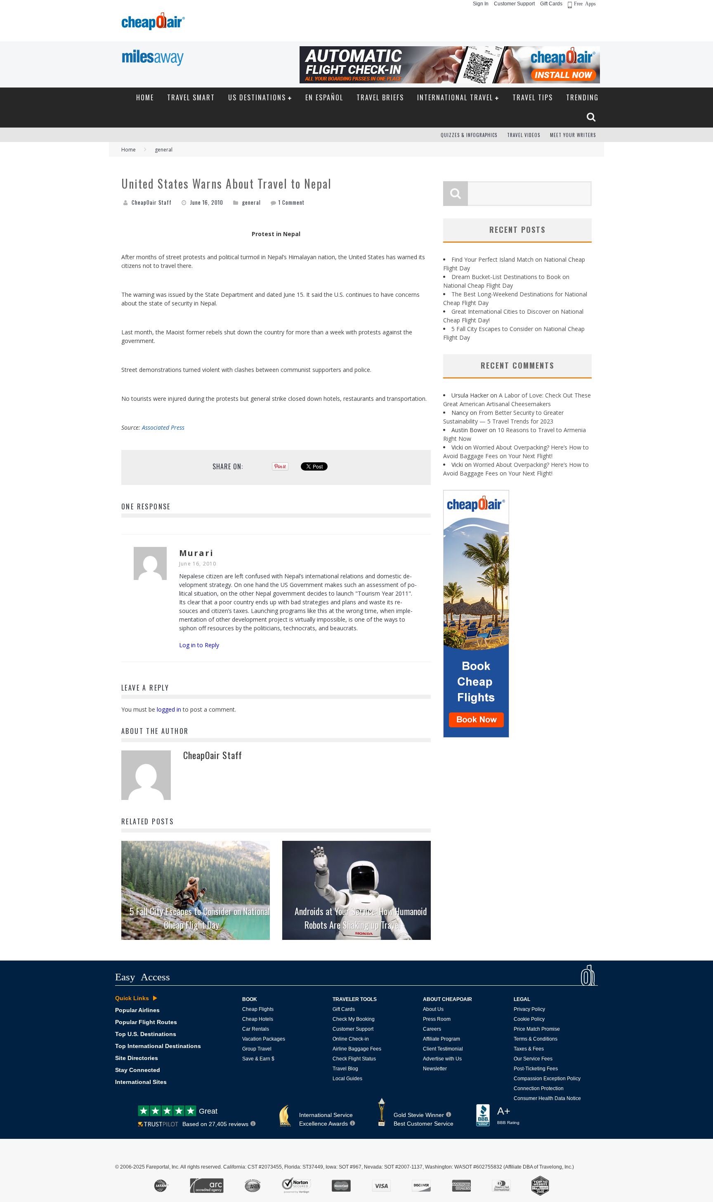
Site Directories (136, 1058)
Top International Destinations (158, 1046)
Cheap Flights (258, 1009)
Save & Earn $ (258, 1059)
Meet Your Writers (573, 135)
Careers (432, 1029)
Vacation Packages (263, 1039)
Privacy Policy (529, 1009)
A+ (508, 1115)
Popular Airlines (137, 1010)
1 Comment (292, 202)
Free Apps (585, 3)
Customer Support (514, 4)
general (251, 202)
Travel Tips (532, 97)
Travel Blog (345, 1069)
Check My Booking (354, 1019)
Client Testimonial (443, 1049)
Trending (582, 97)
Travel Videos (523, 135)
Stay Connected (137, 1070)
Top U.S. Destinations (145, 1034)
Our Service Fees (533, 1059)
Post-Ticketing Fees (536, 1069)
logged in (169, 709)
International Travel (455, 97)
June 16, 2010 (198, 563)
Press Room (437, 1019)
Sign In (481, 4)
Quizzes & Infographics (469, 135)
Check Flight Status (354, 1059)
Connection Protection (539, 1088)
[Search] (592, 116)
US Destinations (257, 97)
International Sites (141, 1082)
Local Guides (347, 1078)
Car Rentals (255, 1029)
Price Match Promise (537, 1029)
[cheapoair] (152, 23)
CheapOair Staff (152, 202)
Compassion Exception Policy (547, 1078)
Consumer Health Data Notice (547, 1098)
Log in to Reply (199, 645)
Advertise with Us (442, 1059)
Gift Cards (551, 4)
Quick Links (132, 998)
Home (145, 97)
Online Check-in (351, 1039)
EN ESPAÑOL (324, 97)
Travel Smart (191, 97)
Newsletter (435, 1069)
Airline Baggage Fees (357, 1049)
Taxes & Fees (529, 1049)
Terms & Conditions (535, 1039)
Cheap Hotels (257, 1019)
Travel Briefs (380, 97)
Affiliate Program (441, 1039)
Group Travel (257, 1049)
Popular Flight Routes (146, 1022)
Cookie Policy (529, 1019)
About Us (433, 1009)
